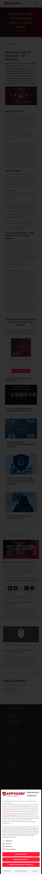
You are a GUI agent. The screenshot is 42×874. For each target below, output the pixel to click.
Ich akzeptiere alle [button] (21, 854)
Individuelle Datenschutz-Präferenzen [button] (21, 864)
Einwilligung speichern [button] (21, 859)
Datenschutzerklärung (12, 815)
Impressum (35, 871)
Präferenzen (7, 871)
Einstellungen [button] (27, 818)
